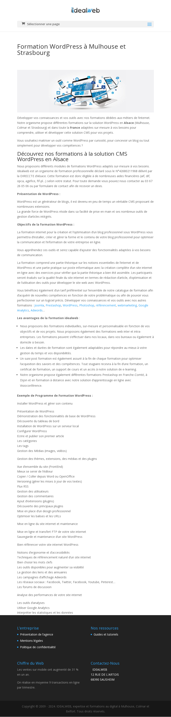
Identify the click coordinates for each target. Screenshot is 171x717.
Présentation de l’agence (36, 634)
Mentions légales (31, 641)
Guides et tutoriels (106, 634)
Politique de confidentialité (38, 647)
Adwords (37, 310)
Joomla (39, 305)
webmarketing (127, 305)
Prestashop (53, 305)
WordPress (70, 305)
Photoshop (86, 305)
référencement (106, 305)
